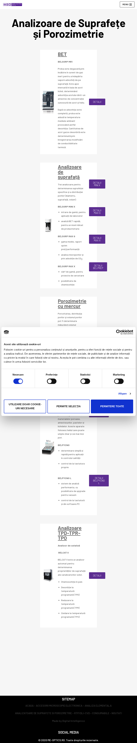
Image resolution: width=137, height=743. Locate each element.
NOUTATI (117, 713)
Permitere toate (112, 406)
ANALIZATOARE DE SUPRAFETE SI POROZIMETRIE (43, 713)
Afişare (122, 393)
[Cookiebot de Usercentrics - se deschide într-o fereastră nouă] (118, 332)
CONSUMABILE (100, 713)
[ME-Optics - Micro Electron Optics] (13, 4)
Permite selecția (68, 406)
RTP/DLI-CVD (82, 713)
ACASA (29, 705)
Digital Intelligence (73, 720)
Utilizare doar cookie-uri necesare (25, 406)
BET (62, 54)
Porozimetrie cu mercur (72, 303)
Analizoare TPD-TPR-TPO (70, 533)
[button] (97, 102)
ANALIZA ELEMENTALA (98, 705)
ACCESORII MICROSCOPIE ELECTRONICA (59, 705)
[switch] (51, 381)
